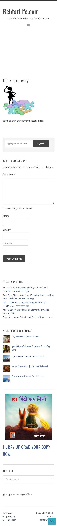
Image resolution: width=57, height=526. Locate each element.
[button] (28, 25)
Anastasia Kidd (10, 287)
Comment (9, 174)
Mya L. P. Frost (10, 302)
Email (7, 230)
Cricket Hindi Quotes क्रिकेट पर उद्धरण (36, 317)
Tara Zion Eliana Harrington (16, 295)
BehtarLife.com (21, 11)
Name (7, 216)
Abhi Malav (8, 309)
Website (7, 243)
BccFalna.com (9, 519)
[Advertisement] (28, 53)
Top (52, 521)
